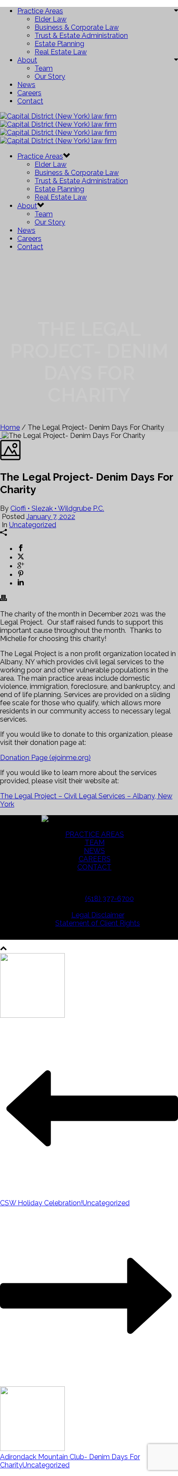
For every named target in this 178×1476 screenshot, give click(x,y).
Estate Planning (59, 44)
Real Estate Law (61, 52)
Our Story (50, 76)
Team (44, 68)
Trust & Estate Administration (81, 35)
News (26, 85)
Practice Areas (40, 11)
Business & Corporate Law (77, 27)
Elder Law (51, 19)
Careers (29, 93)
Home (10, 427)
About (27, 60)
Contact (30, 101)
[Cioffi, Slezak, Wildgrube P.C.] (58, 128)
